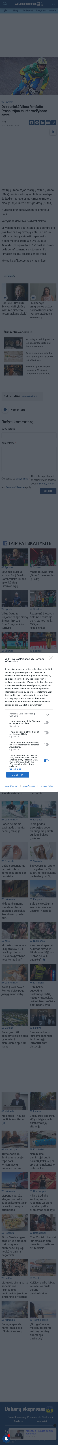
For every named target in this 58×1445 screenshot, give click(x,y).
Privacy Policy (46, 786)
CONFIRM (17, 775)
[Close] (52, 659)
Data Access (29, 786)
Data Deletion (11, 786)
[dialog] (29, 722)
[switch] (46, 722)
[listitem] (29, 715)
